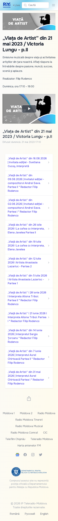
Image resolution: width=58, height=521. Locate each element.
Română (14, 514)
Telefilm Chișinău (15, 439)
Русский (30, 514)
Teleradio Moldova (41, 439)
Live (16, 5)
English (44, 514)
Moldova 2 (26, 413)
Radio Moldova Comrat (24, 432)
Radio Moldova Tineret (29, 419)
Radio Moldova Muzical (29, 426)
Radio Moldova (46, 413)
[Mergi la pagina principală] (7, 5)
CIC (45, 432)
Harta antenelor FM (29, 445)
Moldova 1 (9, 413)
